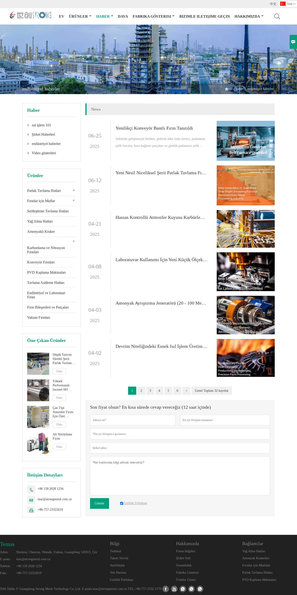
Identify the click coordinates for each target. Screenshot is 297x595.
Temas (7, 544)
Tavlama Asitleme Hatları (45, 283)
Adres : (5, 552)
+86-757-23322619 (50, 509)
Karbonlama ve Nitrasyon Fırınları (46, 250)
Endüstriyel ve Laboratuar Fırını (46, 295)
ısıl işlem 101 (41, 125)
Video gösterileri (44, 153)
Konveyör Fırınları (41, 262)
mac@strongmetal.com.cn (55, 499)
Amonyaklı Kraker (41, 231)
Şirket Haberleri (43, 134)
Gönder (99, 503)
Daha (59, 371)
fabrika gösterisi (152, 16)
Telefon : (6, 566)
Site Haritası (118, 572)
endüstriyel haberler (46, 144)
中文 (273, 4)
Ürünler (78, 16)
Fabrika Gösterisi (187, 572)
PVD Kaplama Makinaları (46, 272)
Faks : (4, 573)
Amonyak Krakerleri (255, 558)
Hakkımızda (247, 16)
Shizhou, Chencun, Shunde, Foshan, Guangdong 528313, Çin (56, 552)
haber (103, 16)
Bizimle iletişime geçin (204, 16)
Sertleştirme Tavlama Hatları (48, 211)
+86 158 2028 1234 (50, 488)
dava (123, 16)
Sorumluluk (184, 565)
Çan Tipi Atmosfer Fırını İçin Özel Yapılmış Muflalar (63, 412)
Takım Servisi (119, 558)
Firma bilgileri (185, 551)
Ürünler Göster (186, 580)
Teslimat (115, 551)
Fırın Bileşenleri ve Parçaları (48, 307)
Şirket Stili (183, 558)
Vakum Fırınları (38, 317)
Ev (61, 16)
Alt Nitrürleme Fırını (62, 436)
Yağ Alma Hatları (40, 221)
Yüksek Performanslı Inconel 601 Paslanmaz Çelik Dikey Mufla (63, 386)
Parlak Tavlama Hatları (44, 191)
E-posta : (6, 559)
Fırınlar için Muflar (41, 201)
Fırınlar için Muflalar (256, 565)
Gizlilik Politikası (121, 580)
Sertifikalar (117, 565)
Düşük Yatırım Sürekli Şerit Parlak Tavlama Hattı (63, 359)
